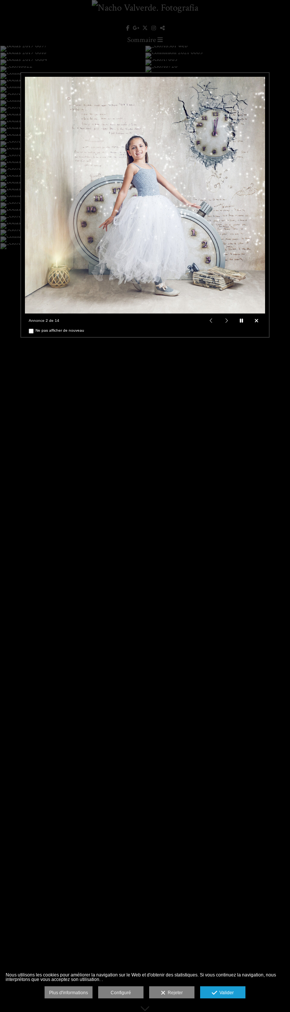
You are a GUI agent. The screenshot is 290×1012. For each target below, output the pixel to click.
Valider (225, 992)
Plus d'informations (68, 992)
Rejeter (174, 992)
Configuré (121, 992)
